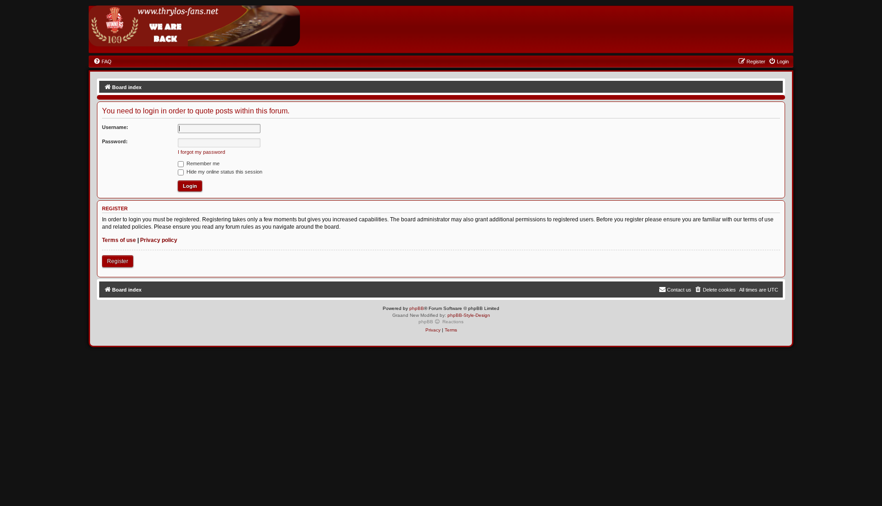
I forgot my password (201, 152)
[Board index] (194, 26)
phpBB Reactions (441, 321)
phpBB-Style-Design (468, 315)
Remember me (202, 163)
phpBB (416, 308)
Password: (115, 141)
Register (117, 261)
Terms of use (119, 240)
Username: (115, 127)
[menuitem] (102, 61)
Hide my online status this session (223, 171)
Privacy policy (158, 240)
